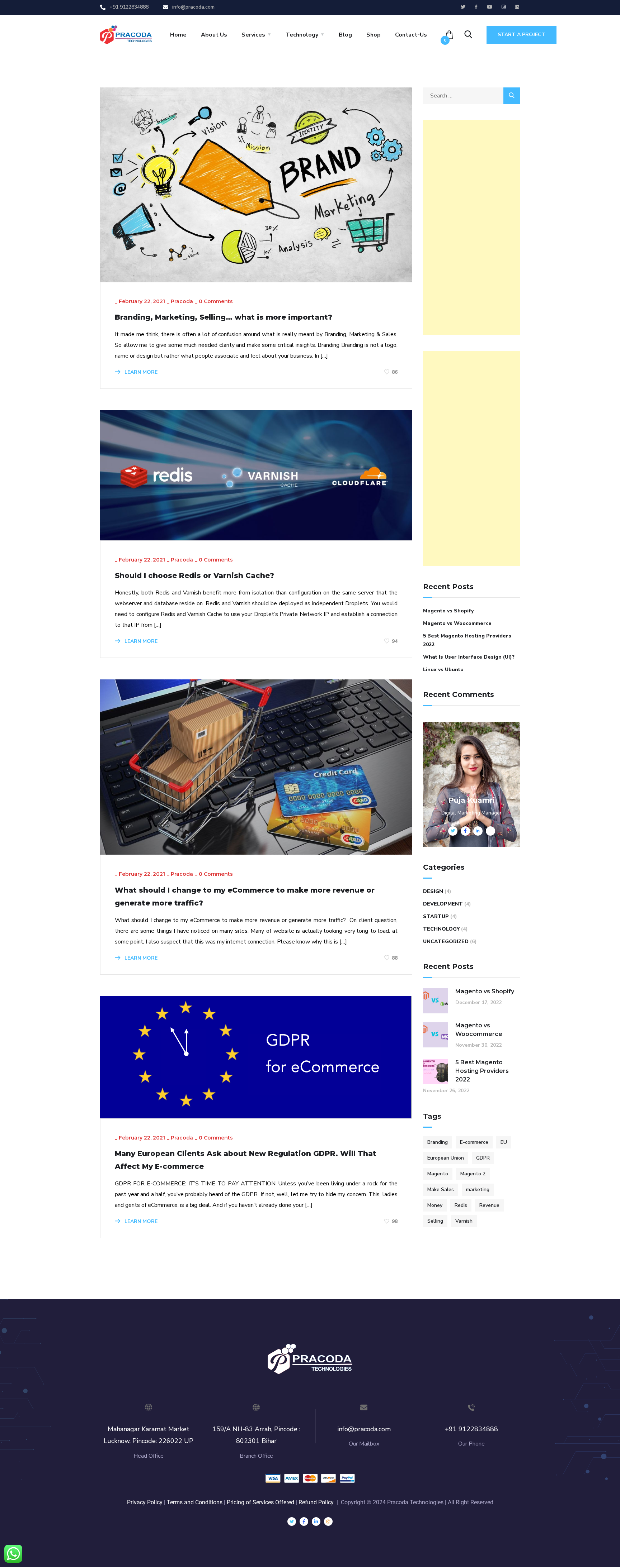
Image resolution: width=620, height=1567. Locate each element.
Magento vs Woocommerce (457, 623)
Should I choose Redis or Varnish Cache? (194, 575)
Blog (345, 35)
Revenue (489, 1205)
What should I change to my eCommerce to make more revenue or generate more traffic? (245, 896)
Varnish (464, 1221)
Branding (437, 1142)
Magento (437, 1173)
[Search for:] (471, 96)
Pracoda (182, 301)
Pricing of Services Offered (261, 1502)
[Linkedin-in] (316, 1521)
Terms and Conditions (194, 1502)
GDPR (483, 1158)
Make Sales (440, 1189)
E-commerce (474, 1142)
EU (504, 1142)
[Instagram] (328, 1521)
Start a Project (521, 34)
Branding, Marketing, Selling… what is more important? (223, 317)
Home (178, 35)
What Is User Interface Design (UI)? (469, 657)
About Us (214, 35)
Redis (461, 1205)
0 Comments (216, 301)
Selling (435, 1221)
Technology (302, 35)
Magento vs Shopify (448, 610)
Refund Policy (316, 1502)
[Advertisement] (471, 227)
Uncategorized (446, 941)
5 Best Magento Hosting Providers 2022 (467, 640)
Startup (436, 916)
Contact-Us (411, 35)
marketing (477, 1189)
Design (433, 891)
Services (253, 35)
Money (434, 1205)
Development (443, 903)
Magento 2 (472, 1173)
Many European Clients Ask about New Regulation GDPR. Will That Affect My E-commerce (245, 1160)
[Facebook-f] (304, 1521)
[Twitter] (291, 1521)
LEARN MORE (140, 372)
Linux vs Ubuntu (443, 669)
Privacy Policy (145, 1502)
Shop (373, 35)
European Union (445, 1158)
